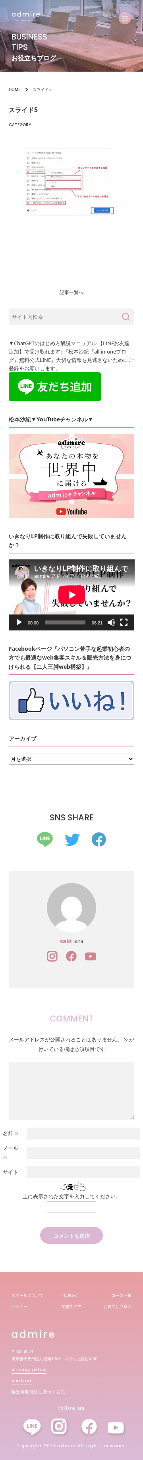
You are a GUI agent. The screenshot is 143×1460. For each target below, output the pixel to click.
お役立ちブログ (117, 1306)
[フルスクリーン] (124, 622)
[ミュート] (111, 622)
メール (10, 1152)
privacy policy (29, 1370)
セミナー (19, 1306)
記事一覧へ (71, 292)
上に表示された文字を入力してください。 (72, 1196)
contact (22, 1381)
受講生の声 (71, 1306)
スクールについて (27, 1295)
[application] (72, 594)
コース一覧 (121, 1295)
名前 (11, 1133)
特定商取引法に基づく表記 (38, 1392)
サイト (10, 1172)
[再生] (19, 622)
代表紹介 (71, 1295)
